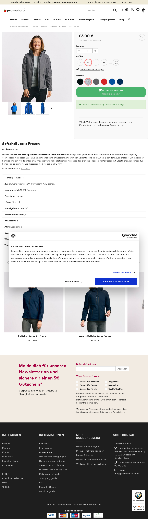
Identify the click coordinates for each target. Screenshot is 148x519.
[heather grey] (88, 81)
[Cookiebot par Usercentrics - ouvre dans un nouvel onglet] (124, 236)
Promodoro (8, 465)
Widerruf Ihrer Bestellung (91, 463)
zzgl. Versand (94, 41)
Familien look (10, 461)
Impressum (45, 447)
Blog (121, 19)
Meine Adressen (85, 455)
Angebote (113, 381)
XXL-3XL (25, 168)
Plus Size (69, 19)
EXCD (5, 474)
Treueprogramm (106, 19)
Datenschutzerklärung (52, 461)
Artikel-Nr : (8, 149)
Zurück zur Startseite (19, 27)
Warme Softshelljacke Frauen (95, 335)
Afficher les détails (121, 272)
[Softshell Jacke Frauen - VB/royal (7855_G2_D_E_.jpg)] (42, 108)
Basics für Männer (89, 381)
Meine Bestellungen (87, 446)
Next (139, 262)
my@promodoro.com (126, 473)
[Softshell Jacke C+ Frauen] (33, 302)
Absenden (122, 368)
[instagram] (129, 19)
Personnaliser (72, 281)
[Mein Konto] (132, 10)
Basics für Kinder (89, 388)
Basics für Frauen (89, 385)
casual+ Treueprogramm (64, 2)
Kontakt (44, 443)
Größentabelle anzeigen (92, 69)
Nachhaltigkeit (86, 19)
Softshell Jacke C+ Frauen (32, 335)
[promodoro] (18, 10)
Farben (80, 75)
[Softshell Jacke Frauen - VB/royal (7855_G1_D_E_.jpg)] (28, 108)
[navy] (120, 81)
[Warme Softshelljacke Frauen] (95, 302)
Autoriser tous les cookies (116, 281)
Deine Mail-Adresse (86, 364)
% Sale (57, 19)
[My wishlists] (137, 10)
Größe (79, 56)
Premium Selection (13, 478)
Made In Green (47, 487)
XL (104, 62)
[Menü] (143, 492)
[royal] (112, 81)
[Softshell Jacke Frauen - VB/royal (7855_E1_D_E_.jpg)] (14, 108)
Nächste (51, 108)
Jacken (44, 27)
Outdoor (53, 27)
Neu (47, 19)
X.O (4, 469)
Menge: (80, 46)
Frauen (13, 19)
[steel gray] (96, 81)
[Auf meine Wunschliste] (142, 37)
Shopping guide (48, 478)
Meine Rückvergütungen (90, 450)
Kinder (37, 19)
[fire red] (104, 81)
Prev (9, 262)
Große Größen (115, 388)
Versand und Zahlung (51, 465)
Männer (25, 19)
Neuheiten (113, 385)
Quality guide (47, 491)
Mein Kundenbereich (88, 436)
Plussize (116, 62)
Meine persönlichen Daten (91, 459)
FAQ (42, 482)
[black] (80, 81)
